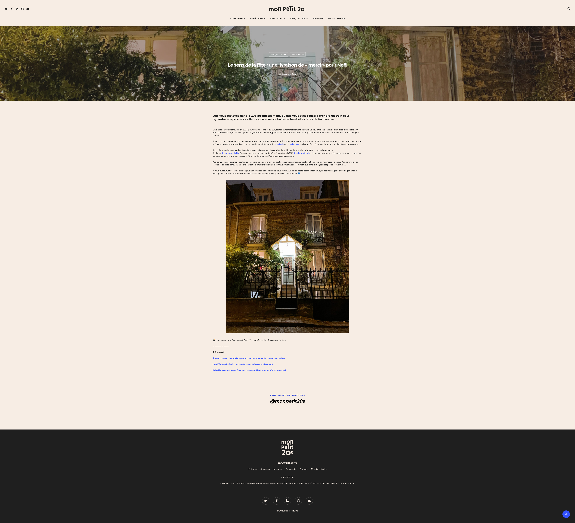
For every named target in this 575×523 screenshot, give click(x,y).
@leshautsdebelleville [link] (304, 153)
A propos (304, 469)
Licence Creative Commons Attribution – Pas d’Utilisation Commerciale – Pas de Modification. (311, 483)
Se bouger (276, 18)
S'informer (298, 54)
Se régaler (256, 18)
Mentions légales (319, 469)
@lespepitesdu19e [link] (230, 153)
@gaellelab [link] (279, 144)
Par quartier (297, 18)
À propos (317, 18)
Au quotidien (278, 54)
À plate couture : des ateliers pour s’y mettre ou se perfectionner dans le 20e (249, 358)
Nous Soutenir (336, 18)
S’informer (236, 18)
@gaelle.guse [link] (293, 144)
